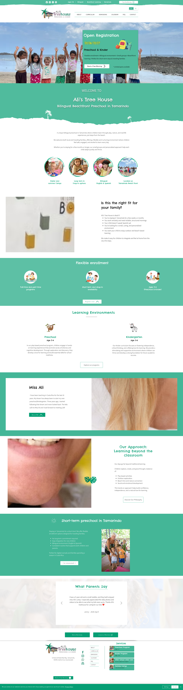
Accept (175, 687)
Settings (166, 687)
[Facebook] (47, 2)
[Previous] (10, 53)
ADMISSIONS (94, 654)
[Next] (172, 53)
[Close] (181, 686)
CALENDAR (94, 658)
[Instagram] (50, 2)
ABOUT (93, 647)
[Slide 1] (92, 78)
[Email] (56, 2)
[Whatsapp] (53, 2)
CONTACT (93, 665)
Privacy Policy (69, 687)
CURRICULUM (94, 651)
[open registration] (90, 78)
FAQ (92, 661)
